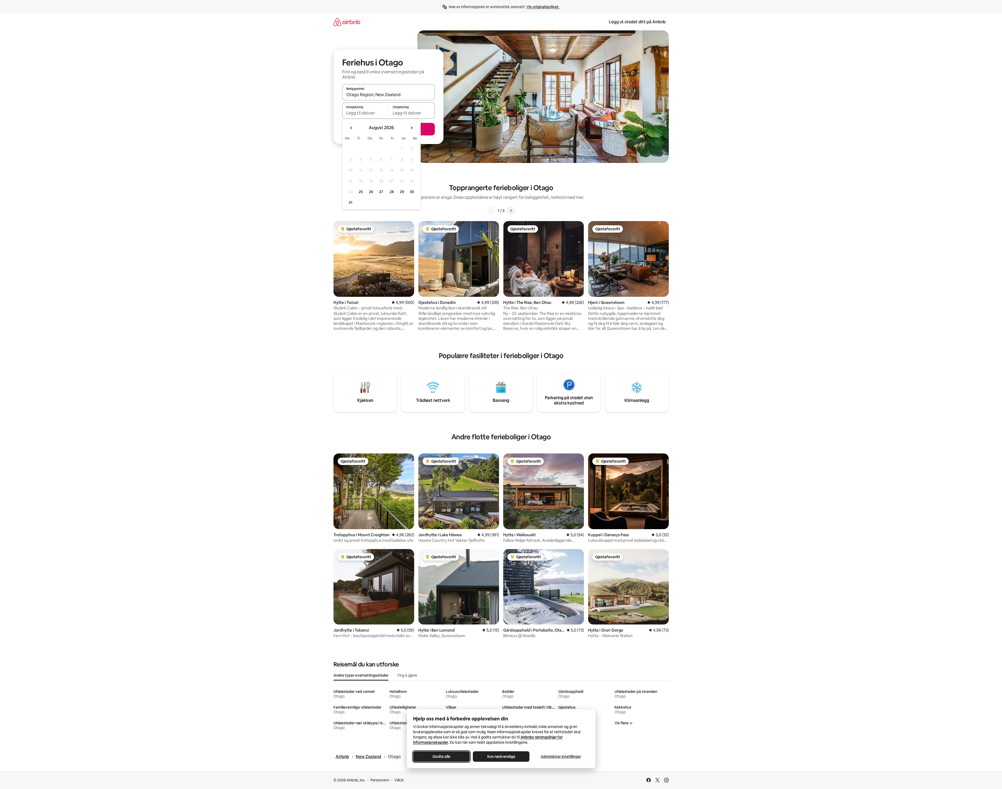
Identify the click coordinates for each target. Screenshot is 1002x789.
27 (381, 191)
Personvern (379, 780)
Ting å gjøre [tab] (407, 675)
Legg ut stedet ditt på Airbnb (637, 22)
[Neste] (511, 210)
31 (350, 202)
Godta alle (441, 756)
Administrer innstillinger (561, 756)
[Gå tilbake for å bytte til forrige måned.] (351, 127)
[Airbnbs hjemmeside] (346, 22)
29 (402, 191)
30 (412, 191)
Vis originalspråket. (543, 6)
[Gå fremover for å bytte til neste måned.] (411, 127)
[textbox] (365, 113)
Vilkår (399, 780)
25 (361, 191)
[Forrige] (491, 210)
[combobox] (388, 94)
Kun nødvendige (501, 756)
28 (392, 191)
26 (371, 191)
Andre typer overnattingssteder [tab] (360, 675)
